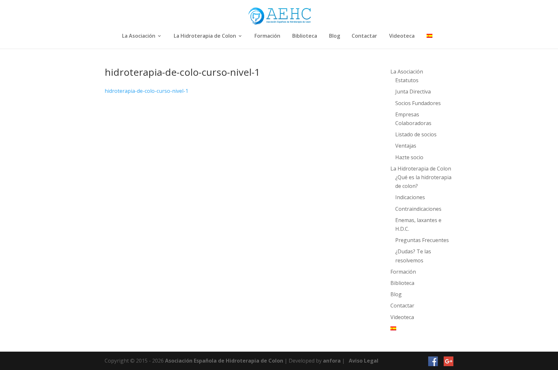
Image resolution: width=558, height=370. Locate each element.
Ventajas (405, 145)
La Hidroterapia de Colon (205, 36)
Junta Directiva (413, 91)
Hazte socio (409, 157)
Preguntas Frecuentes (422, 240)
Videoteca (402, 36)
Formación (267, 36)
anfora (332, 360)
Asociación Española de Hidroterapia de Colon (224, 360)
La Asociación (138, 36)
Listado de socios (416, 134)
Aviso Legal (363, 360)
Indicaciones (410, 197)
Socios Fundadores (418, 103)
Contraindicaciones (418, 208)
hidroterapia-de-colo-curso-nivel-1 (146, 90)
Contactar (364, 36)
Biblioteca (304, 36)
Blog (334, 36)
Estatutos (406, 80)
